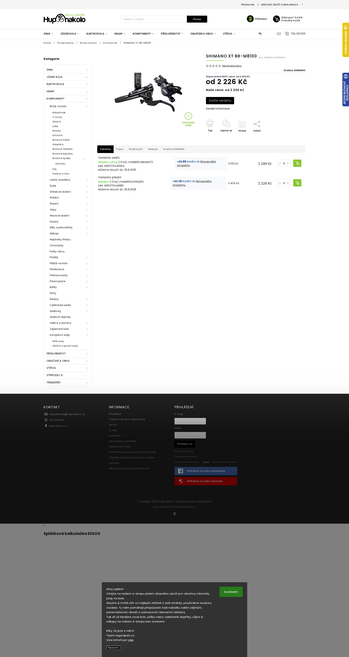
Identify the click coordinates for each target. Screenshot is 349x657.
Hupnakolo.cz (58, 425)
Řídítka (54, 197)
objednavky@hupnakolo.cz (67, 414)
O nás (113, 430)
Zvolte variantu (220, 100)
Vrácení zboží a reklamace (279, 4)
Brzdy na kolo (58, 106)
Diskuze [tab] (153, 149)
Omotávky (56, 245)
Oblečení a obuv (58, 361)
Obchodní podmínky (123, 441)
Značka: (294, 70)
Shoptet (167, 506)
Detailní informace (218, 108)
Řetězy (54, 299)
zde (131, 640)
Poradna (115, 435)
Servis (113, 424)
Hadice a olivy (61, 173)
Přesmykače (58, 281)
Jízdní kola (55, 77)
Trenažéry (54, 382)
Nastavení (113, 647)
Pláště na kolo (58, 263)
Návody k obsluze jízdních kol (129, 468)
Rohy (53, 293)
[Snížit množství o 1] (279, 163)
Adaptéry (58, 144)
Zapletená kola (59, 329)
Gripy (53, 209)
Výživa (51, 368)
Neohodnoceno (232, 66)
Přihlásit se (184, 443)
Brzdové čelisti (61, 139)
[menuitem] (50, 33)
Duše (53, 186)
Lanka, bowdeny (60, 180)
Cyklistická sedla (60, 305)
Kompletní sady (60, 335)
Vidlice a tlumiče (60, 323)
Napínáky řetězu (60, 239)
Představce (57, 269)
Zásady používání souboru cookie (132, 457)
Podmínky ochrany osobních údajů (132, 452)
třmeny (57, 130)
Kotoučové (59, 112)
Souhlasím (231, 592)
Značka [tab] (174, 149)
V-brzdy (57, 117)
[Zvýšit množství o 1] (288, 163)
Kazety (54, 221)
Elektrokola (55, 84)
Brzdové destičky (63, 148)
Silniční (57, 121)
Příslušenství (56, 353)
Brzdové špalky (61, 158)
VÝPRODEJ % (55, 375)
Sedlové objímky (60, 317)
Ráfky (53, 287)
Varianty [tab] (105, 149)
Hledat (197, 19)
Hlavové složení (59, 215)
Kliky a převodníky (61, 227)
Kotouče (58, 135)
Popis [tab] (119, 149)
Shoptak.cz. (189, 506)
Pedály (54, 257)
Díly (55, 169)
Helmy (51, 91)
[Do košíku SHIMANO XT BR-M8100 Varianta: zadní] (297, 163)
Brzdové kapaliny (63, 153)
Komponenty (55, 98)
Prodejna (248, 4)
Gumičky (60, 163)
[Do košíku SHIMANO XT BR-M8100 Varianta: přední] (297, 182)
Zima (50, 70)
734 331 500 (56, 420)
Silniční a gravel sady (65, 345)
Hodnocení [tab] (136, 149)
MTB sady (58, 341)
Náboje (54, 233)
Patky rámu (57, 251)
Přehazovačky (59, 275)
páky (55, 126)
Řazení (54, 203)
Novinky (114, 463)
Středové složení (60, 192)
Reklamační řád (119, 446)
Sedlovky (55, 311)
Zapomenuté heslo (185, 456)
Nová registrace (184, 451)
